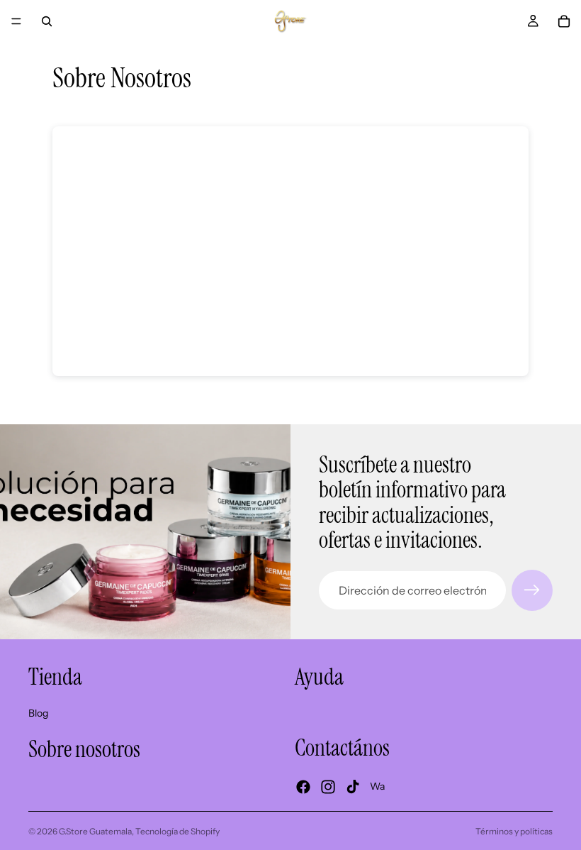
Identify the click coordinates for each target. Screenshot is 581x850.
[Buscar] (46, 21)
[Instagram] (328, 786)
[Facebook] (303, 786)
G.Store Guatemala (95, 831)
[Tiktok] (352, 786)
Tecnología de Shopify (177, 831)
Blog (38, 713)
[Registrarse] (532, 590)
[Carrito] (564, 21)
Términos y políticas (514, 831)
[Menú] (16, 21)
